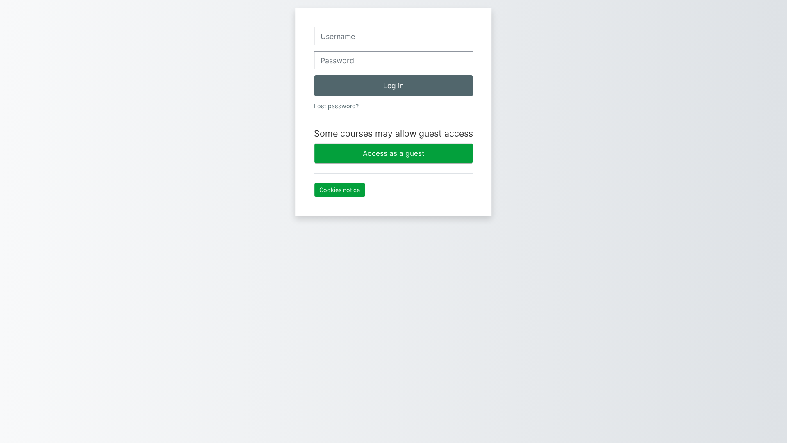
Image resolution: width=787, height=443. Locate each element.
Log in (393, 85)
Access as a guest (393, 153)
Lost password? (336, 106)
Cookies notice (339, 189)
